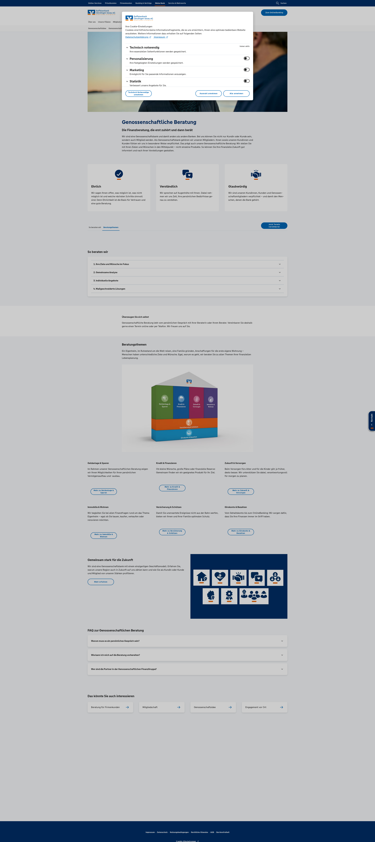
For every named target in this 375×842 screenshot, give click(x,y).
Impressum (159, 37)
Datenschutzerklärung (137, 37)
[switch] (247, 58)
